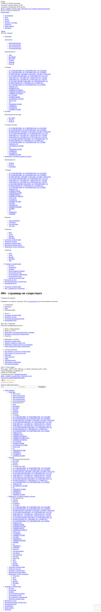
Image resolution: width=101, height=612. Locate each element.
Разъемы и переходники (13, 243)
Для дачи (12, 226)
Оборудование (9, 390)
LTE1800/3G (13, 108)
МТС (10, 232)
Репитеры (8, 36)
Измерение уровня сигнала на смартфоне (19, 344)
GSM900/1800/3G (14, 194)
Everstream (12, 57)
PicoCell (11, 64)
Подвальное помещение (13, 362)
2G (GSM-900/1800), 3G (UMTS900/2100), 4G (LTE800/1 (27, 72)
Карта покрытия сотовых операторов (17, 346)
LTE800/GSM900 (14, 97)
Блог (6, 17)
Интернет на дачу (11, 280)
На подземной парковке (17, 271)
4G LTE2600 (13, 95)
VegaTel (11, 60)
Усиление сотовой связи (13, 264)
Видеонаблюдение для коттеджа (15, 281)
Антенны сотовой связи (13, 240)
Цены (7, 19)
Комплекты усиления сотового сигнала (18, 156)
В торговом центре (15, 273)
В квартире (12, 267)
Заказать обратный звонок (41, 9)
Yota (10, 260)
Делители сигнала (11, 241)
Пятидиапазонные (15, 43)
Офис (6, 358)
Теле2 (11, 234)
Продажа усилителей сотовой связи (17, 334)
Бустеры (7, 111)
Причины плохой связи (16, 278)
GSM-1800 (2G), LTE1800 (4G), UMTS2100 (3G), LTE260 (28, 77)
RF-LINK (12, 58)
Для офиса (12, 222)
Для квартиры (13, 224)
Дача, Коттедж (9, 357)
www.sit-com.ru (32, 301)
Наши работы (9, 26)
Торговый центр (10, 360)
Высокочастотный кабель (13, 245)
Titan (10, 55)
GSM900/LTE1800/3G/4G (17, 92)
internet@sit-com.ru (21, 374)
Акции (7, 21)
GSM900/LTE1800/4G (16, 90)
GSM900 (11, 209)
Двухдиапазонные (15, 46)
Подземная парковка (12, 364)
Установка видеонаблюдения (14, 319)
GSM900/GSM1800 (15, 207)
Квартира (8, 355)
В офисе (11, 269)
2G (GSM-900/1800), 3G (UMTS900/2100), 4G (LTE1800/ (27, 70)
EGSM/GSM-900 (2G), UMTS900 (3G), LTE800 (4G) (26, 83)
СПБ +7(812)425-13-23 (24, 9)
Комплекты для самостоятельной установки (19, 332)
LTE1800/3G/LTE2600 (16, 99)
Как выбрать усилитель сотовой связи (17, 351)
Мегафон (12, 238)
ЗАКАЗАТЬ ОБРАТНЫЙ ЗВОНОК (13, 378)
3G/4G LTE (12, 100)
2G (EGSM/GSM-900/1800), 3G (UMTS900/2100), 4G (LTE (28, 76)
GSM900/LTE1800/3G (16, 93)
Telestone (12, 62)
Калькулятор (5, 12)
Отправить (42, 387)
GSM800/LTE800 (14, 191)
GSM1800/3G (13, 205)
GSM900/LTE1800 (15, 109)
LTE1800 (12, 203)
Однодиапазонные (15, 48)
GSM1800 (12, 214)
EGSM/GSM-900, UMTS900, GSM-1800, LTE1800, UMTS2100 (29, 74)
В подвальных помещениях (18, 274)
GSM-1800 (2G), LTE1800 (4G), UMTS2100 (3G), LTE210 (28, 79)
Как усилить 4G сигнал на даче (15, 353)
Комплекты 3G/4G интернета (14, 247)
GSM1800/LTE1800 (15, 104)
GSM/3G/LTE (13, 86)
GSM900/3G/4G (14, 88)
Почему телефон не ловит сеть (15, 343)
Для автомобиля (14, 220)
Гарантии (8, 24)
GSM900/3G (13, 106)
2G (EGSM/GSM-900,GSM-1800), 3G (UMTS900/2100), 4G (28, 81)
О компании (9, 15)
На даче (11, 265)
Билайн (11, 236)
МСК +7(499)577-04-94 (9, 9)
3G (10, 102)
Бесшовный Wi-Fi (11, 283)
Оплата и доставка (11, 22)
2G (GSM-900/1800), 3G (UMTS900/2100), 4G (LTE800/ (27, 85)
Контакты (8, 28)
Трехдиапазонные (15, 45)
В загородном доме (15, 276)
